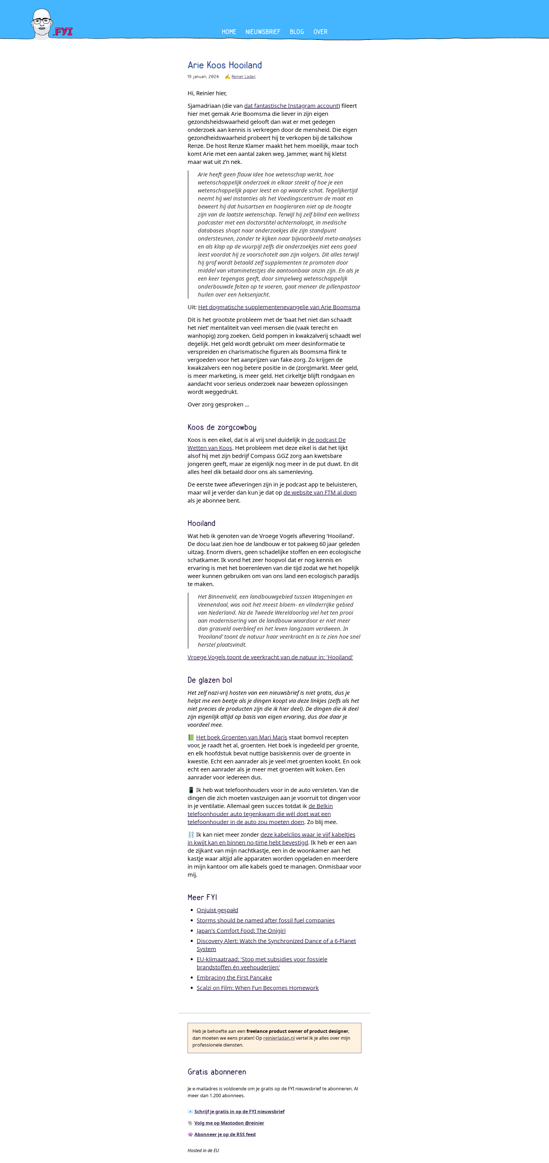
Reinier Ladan (244, 76)
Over (320, 32)
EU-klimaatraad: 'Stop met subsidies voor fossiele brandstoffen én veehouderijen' (262, 963)
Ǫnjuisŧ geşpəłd (217, 910)
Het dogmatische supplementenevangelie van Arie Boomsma (279, 307)
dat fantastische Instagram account (291, 106)
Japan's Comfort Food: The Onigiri (241, 930)
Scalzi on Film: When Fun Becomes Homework (258, 988)
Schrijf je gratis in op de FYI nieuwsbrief (239, 1111)
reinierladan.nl (279, 1038)
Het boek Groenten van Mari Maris (241, 737)
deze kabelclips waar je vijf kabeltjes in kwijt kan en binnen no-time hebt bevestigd (271, 838)
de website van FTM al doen (320, 492)
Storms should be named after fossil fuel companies (266, 920)
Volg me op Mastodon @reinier (229, 1123)
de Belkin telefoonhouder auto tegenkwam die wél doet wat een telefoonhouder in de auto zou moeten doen (260, 814)
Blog (297, 32)
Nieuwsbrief (263, 32)
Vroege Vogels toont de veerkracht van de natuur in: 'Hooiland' (270, 657)
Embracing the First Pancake (234, 977)
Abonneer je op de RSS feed (225, 1134)
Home (229, 32)
